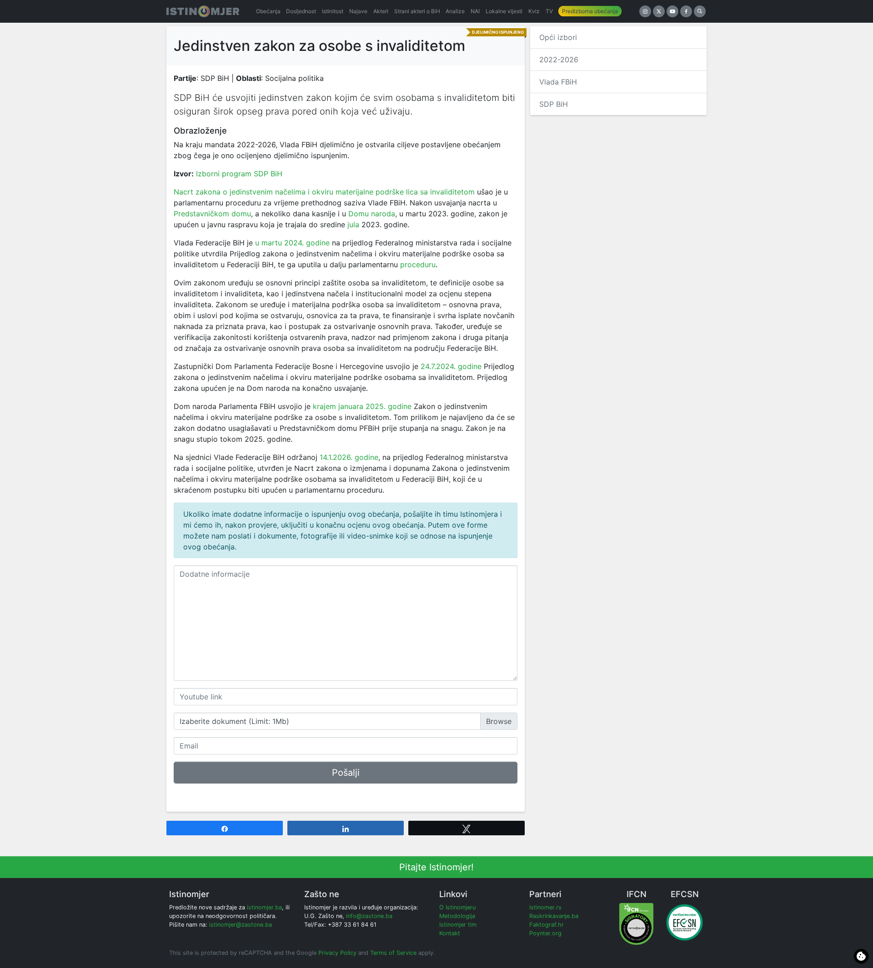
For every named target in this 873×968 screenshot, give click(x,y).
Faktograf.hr (546, 924)
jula (353, 224)
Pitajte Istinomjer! (436, 867)
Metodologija (457, 916)
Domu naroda (371, 213)
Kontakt (449, 933)
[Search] (700, 11)
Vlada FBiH (558, 81)
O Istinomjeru (457, 907)
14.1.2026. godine (349, 457)
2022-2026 (558, 59)
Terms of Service (393, 952)
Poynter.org (545, 933)
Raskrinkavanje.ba (553, 916)
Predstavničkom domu (212, 213)
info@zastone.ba (369, 916)
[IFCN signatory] (636, 923)
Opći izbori (558, 37)
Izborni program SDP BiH (239, 173)
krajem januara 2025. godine (362, 406)
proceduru (418, 264)
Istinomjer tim (458, 924)
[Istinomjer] (202, 11)
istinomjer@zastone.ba (240, 924)
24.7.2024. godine (451, 366)
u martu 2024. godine (292, 242)
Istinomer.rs (545, 907)
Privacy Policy (337, 952)
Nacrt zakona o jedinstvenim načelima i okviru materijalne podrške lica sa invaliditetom (324, 191)
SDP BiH (553, 104)
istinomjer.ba (264, 907)
